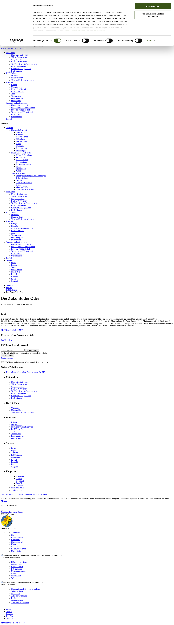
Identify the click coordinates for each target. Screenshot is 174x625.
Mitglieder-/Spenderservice (22, 89)
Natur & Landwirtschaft (20, 153)
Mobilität (20, 146)
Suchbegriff (5, 46)
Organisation (16, 87)
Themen (9, 128)
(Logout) (14, 281)
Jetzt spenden (6, 48)
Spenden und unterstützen (16, 103)
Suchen (39, 46)
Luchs (18, 185)
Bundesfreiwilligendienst (21, 69)
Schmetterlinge (22, 178)
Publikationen (16, 269)
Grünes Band (21, 157)
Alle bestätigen (152, 6)
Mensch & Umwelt (19, 130)
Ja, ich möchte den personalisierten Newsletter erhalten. (26, 353)
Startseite (9, 285)
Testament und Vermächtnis (22, 112)
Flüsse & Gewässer (24, 155)
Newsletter (15, 272)
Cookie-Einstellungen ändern (12, 494)
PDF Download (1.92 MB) (12, 330)
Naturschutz (21, 169)
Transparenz (16, 96)
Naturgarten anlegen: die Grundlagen (31, 176)
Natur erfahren (17, 78)
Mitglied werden (18, 48)
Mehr (149, 41)
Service (9, 260)
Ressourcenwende (23, 148)
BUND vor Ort (17, 91)
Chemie (19, 134)
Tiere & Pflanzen (18, 173)
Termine (14, 267)
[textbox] (23, 46)
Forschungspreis (17, 98)
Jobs (13, 94)
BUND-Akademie (18, 66)
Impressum (99, 31)
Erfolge (14, 85)
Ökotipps (15, 75)
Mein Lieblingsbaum (19, 55)
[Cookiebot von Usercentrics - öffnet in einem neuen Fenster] (16, 41)
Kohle (18, 144)
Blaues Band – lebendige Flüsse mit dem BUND (25, 372)
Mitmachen (10, 53)
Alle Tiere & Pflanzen (25, 189)
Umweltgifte (21, 150)
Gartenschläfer (22, 187)
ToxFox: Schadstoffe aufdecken (24, 64)
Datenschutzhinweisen (74, 31)
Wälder (19, 171)
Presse (13, 263)
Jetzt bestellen (6, 512)
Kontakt (14, 276)
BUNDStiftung (17, 114)
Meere (18, 166)
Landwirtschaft (22, 160)
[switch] (85, 41)
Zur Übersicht (6, 340)
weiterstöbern (18, 512)
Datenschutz (16, 101)
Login (13, 279)
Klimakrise (20, 139)
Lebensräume (21, 162)
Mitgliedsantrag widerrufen (36, 494)
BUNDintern (16, 71)
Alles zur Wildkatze (24, 182)
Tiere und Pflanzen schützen (22, 80)
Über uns (10, 82)
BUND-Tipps (11, 73)
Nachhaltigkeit (22, 141)
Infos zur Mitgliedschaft (20, 110)
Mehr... (4, 501)
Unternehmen (16, 117)
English (9, 119)
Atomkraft (20, 132)
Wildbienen (20, 180)
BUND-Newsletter (18, 62)
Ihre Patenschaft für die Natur (23, 107)
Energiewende (22, 137)
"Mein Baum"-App (19, 57)
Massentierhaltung (23, 164)
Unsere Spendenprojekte (21, 105)
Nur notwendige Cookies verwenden (153, 15)
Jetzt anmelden (7, 358)
